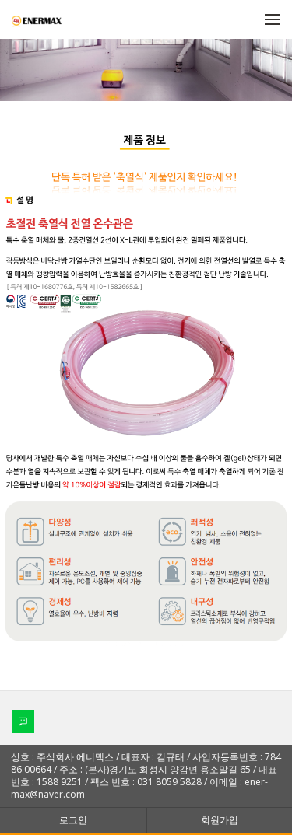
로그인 (73, 819)
